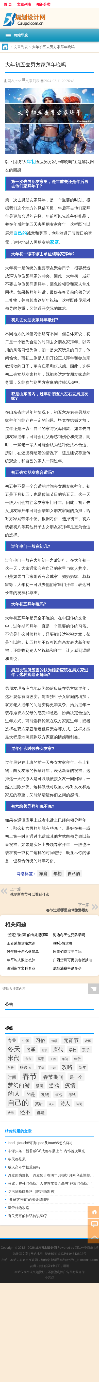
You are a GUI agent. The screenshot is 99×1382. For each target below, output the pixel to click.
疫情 (70, 1085)
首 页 (8, 4)
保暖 (54, 1040)
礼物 (45, 1094)
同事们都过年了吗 (67, 951)
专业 (12, 1040)
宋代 (13, 1057)
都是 (41, 1112)
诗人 (65, 1103)
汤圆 (39, 1085)
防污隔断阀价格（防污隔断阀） (33, 1191)
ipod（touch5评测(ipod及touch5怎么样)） (41, 1142)
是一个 (76, 1077)
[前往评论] (93, 1224)
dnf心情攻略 (62, 942)
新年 (82, 1067)
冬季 (31, 1049)
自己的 (20, 233)
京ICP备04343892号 (72, 1253)
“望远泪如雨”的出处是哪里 (27, 934)
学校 (72, 1049)
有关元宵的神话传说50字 (27, 1215)
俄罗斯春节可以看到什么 (29, 894)
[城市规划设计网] (49, 18)
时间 (12, 1077)
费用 (11, 1112)
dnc (18, 81)
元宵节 (71, 1040)
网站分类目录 (84, 1247)
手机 (41, 1067)
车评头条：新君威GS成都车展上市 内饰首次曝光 (46, 1150)
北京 (44, 1050)
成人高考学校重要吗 (24, 1166)
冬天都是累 (17, 1158)
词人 (51, 1104)
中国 (25, 1040)
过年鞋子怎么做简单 (23, 951)
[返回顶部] (93, 1237)
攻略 (67, 1066)
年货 (77, 1058)
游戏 (54, 1085)
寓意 (41, 1058)
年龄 (11, 1067)
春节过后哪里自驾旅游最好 (67, 909)
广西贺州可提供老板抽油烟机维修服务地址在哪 (75, 959)
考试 (72, 1094)
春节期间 (53, 1076)
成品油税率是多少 (67, 968)
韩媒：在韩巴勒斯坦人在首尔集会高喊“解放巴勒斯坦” (50, 1183)
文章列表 (24, 4)
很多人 (26, 1067)
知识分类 (43, 4)
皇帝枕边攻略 (18, 1207)
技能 (53, 1068)
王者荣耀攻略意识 (21, 942)
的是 (30, 1094)
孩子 (86, 1049)
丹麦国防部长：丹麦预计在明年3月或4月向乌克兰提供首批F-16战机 (51, 1175)
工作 (53, 1059)
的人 (14, 1093)
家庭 (54, 242)
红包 (58, 1094)
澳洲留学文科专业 (21, 968)
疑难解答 (51, 1253)
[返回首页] (93, 1211)
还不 (25, 1111)
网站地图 (36, 1253)
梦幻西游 (19, 1085)
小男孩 (49, 1277)
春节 (29, 1075)
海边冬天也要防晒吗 (69, 934)
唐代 (58, 1049)
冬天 (14, 1048)
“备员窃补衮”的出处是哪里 (29, 1199)
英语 (39, 1103)
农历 (88, 1040)
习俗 (40, 1039)
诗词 (79, 1104)
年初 (31, 161)
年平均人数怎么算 (21, 959)
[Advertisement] (49, 1332)
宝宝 (28, 1058)
